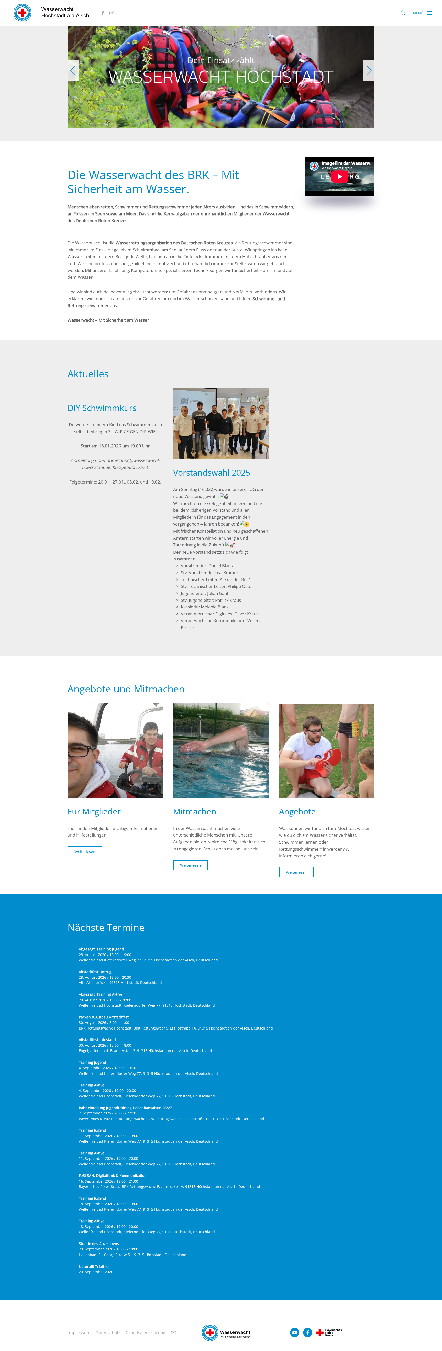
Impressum (79, 1332)
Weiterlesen (84, 851)
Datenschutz (108, 1332)
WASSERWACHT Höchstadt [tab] (212, 120)
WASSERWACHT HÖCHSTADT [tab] (218, 120)
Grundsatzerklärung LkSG (151, 1332)
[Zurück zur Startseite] (51, 13)
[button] (402, 13)
